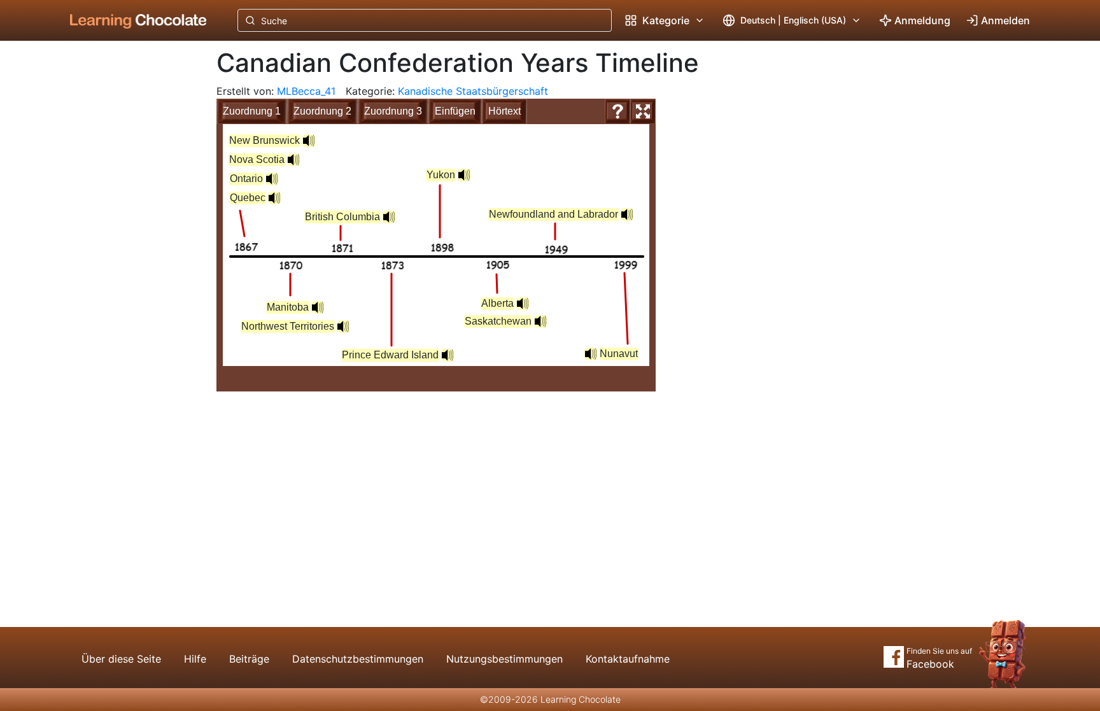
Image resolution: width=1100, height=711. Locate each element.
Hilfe (195, 658)
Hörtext (504, 111)
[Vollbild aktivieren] (643, 111)
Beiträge (249, 658)
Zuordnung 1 (252, 111)
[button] (271, 178)
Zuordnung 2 (322, 111)
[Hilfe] (617, 111)
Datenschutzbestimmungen (357, 658)
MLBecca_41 (306, 91)
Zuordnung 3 (393, 111)
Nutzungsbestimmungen (504, 658)
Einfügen (455, 111)
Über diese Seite (121, 658)
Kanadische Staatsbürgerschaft (473, 91)
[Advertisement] (128, 251)
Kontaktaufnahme (628, 658)
